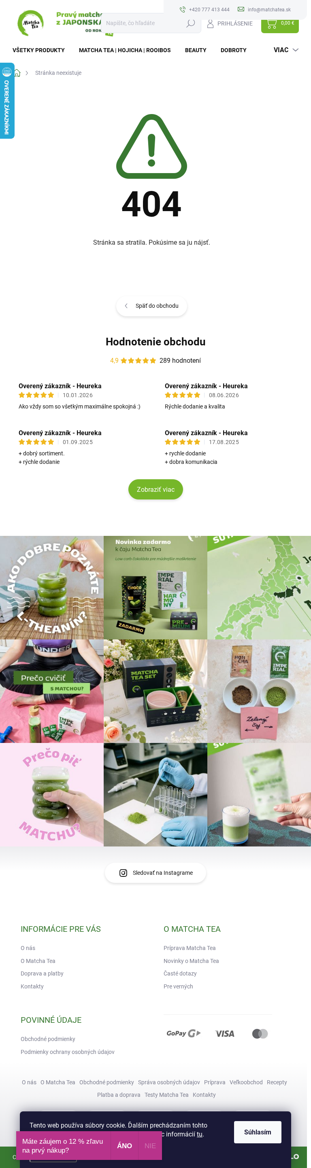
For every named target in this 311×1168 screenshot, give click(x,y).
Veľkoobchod (246, 1082)
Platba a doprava (119, 1095)
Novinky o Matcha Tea (191, 961)
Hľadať (191, 23)
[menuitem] (42, 50)
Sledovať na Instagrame (163, 873)
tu (199, 1134)
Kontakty (32, 986)
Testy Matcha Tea (167, 1095)
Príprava (215, 1082)
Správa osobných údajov (169, 1082)
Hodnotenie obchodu (156, 342)
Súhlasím (257, 1132)
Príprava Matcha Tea (190, 948)
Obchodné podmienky (48, 1039)
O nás (28, 948)
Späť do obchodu (157, 306)
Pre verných (178, 986)
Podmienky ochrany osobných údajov (68, 1052)
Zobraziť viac (156, 489)
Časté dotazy (180, 973)
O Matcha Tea (38, 961)
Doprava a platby (42, 973)
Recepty (277, 1082)
